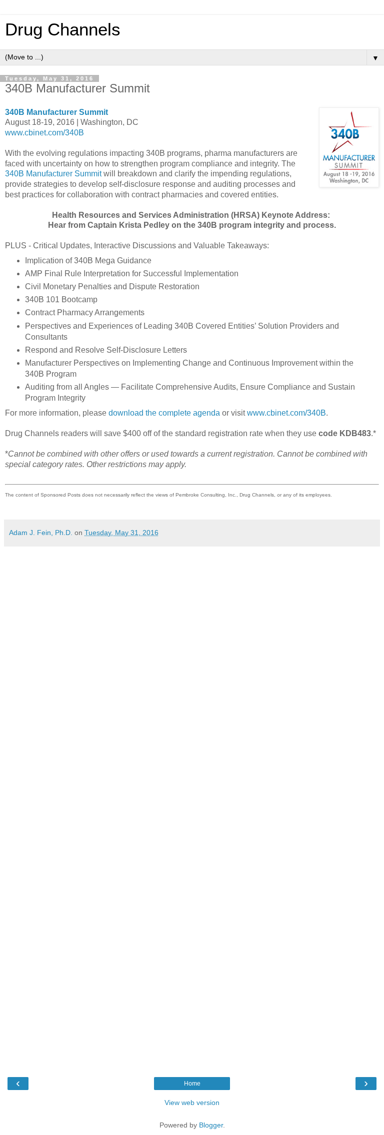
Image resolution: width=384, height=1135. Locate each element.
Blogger (211, 1125)
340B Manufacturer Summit (56, 112)
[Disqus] (192, 676)
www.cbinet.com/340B (44, 132)
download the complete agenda (164, 413)
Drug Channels (62, 29)
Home (192, 1083)
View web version (192, 1103)
